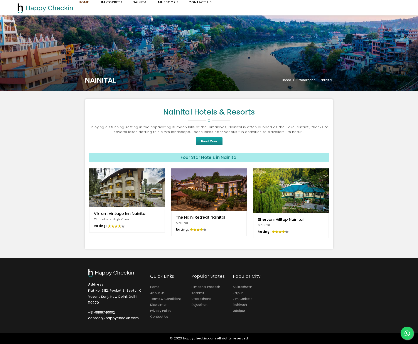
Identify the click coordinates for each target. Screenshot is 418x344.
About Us (157, 293)
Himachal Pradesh (206, 287)
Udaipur (239, 311)
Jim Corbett (111, 2)
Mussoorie (168, 2)
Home (84, 2)
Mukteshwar (242, 287)
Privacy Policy (160, 311)
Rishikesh (240, 304)
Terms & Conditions (166, 299)
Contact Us (200, 2)
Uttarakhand (306, 80)
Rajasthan (199, 304)
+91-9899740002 (101, 312)
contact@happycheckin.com (113, 318)
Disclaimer (158, 304)
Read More (209, 141)
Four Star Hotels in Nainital (209, 157)
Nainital (140, 2)
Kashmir (198, 293)
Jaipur (238, 293)
